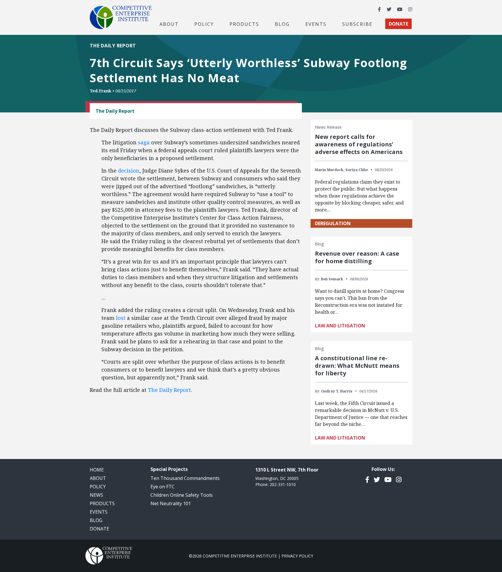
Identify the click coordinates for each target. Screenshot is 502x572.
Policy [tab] (204, 24)
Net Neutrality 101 (170, 503)
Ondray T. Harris (336, 391)
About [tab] (169, 24)
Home (97, 470)
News (96, 495)
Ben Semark (332, 279)
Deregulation (333, 223)
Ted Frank (100, 91)
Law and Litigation (340, 325)
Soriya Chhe (356, 169)
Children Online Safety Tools (181, 495)
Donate (99, 529)
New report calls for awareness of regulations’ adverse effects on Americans (359, 144)
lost (121, 317)
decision (128, 170)
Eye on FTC (162, 486)
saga (144, 142)
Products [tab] (244, 24)
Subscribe (357, 24)
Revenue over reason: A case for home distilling (357, 257)
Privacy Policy (297, 556)
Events (316, 24)
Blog (282, 24)
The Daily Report (169, 389)
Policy (98, 486)
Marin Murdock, (330, 169)
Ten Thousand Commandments (185, 478)
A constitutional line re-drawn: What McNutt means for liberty (357, 365)
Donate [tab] (398, 24)
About (98, 478)
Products (102, 503)
